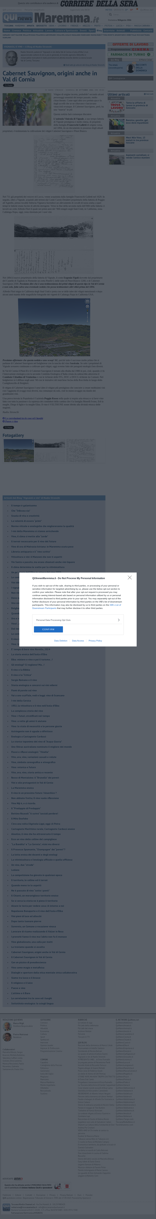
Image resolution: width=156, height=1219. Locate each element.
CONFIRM (48, 629)
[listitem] (78, 620)
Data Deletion (60, 640)
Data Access (78, 640)
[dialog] (78, 609)
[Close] (131, 578)
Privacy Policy (95, 640)
